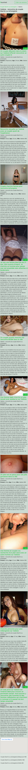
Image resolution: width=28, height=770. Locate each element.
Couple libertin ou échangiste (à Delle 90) (12, 763)
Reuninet (3, 2)
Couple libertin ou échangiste (8, 6)
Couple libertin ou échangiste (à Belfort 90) (12, 760)
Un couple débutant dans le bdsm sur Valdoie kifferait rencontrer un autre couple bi (13, 53)
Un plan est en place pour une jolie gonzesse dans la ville (13, 476)
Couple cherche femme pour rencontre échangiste (11, 187)
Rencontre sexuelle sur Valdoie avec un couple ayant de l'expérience (12, 131)
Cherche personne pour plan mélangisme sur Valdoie (11, 630)
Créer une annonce (21, 2)
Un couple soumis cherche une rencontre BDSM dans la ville (12, 338)
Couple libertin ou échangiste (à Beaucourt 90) (13, 757)
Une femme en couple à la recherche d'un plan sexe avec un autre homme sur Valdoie (13, 553)
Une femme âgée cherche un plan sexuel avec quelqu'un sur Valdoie (13, 398)
